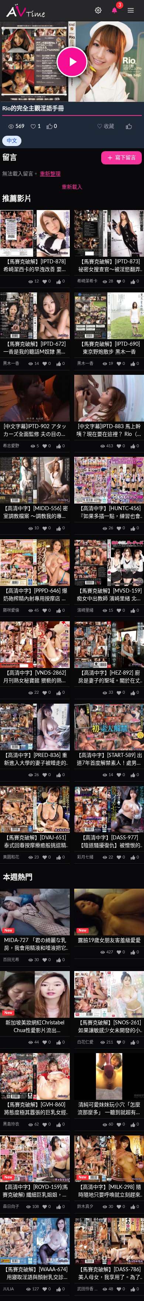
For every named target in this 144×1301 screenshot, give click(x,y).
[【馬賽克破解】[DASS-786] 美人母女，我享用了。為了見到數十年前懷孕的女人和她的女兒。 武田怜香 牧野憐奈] (109, 1241)
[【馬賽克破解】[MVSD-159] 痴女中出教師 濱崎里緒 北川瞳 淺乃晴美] (109, 562)
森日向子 (11, 1207)
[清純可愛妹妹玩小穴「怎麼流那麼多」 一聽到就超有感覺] (109, 1076)
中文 (12, 140)
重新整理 (50, 174)
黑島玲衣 (11, 1124)
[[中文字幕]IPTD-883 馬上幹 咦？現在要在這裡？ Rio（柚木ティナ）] (109, 398)
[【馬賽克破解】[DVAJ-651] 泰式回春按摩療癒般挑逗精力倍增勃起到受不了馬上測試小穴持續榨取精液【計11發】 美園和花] (35, 809)
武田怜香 (85, 1289)
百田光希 (11, 960)
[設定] (98, 10)
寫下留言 (125, 157)
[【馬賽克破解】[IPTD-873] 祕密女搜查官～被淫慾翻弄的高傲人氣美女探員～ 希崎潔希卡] (109, 233)
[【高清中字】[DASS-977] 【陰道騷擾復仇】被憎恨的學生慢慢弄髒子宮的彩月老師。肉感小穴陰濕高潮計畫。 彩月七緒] (109, 809)
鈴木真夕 (85, 1207)
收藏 (105, 126)
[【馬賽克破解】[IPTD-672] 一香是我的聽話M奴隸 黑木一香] (35, 315)
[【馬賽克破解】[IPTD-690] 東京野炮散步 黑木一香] (109, 315)
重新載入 (72, 187)
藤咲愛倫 (11, 610)
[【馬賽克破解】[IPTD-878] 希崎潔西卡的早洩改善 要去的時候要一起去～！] (35, 233)
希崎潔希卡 (87, 281)
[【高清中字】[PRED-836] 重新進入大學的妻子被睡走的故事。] (35, 727)
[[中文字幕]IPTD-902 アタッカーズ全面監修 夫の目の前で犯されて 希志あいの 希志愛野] (35, 398)
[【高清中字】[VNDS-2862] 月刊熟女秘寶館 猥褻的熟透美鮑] (35, 644)
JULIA (8, 1289)
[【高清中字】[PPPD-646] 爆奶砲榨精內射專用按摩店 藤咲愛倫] (35, 562)
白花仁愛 (85, 1042)
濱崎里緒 (85, 610)
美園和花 (11, 857)
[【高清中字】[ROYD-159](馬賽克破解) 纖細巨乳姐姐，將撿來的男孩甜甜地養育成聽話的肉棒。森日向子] (35, 1158)
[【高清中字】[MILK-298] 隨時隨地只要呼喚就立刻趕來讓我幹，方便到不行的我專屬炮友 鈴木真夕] (109, 1158)
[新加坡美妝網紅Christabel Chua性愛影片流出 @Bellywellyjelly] (35, 994)
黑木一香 (11, 364)
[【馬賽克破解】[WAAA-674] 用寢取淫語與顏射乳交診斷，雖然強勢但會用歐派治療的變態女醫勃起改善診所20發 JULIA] (35, 1241)
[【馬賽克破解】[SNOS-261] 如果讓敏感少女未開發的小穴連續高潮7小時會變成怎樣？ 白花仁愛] (109, 994)
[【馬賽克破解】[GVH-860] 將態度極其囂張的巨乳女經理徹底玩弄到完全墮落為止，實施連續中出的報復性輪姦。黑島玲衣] (35, 1076)
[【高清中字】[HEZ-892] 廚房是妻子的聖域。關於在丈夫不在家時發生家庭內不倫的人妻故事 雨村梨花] (109, 644)
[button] (72, 61)
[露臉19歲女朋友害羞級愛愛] (109, 912)
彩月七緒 (85, 857)
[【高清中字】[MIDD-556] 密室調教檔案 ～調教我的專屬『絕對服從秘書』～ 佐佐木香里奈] (35, 480)
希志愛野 (11, 446)
